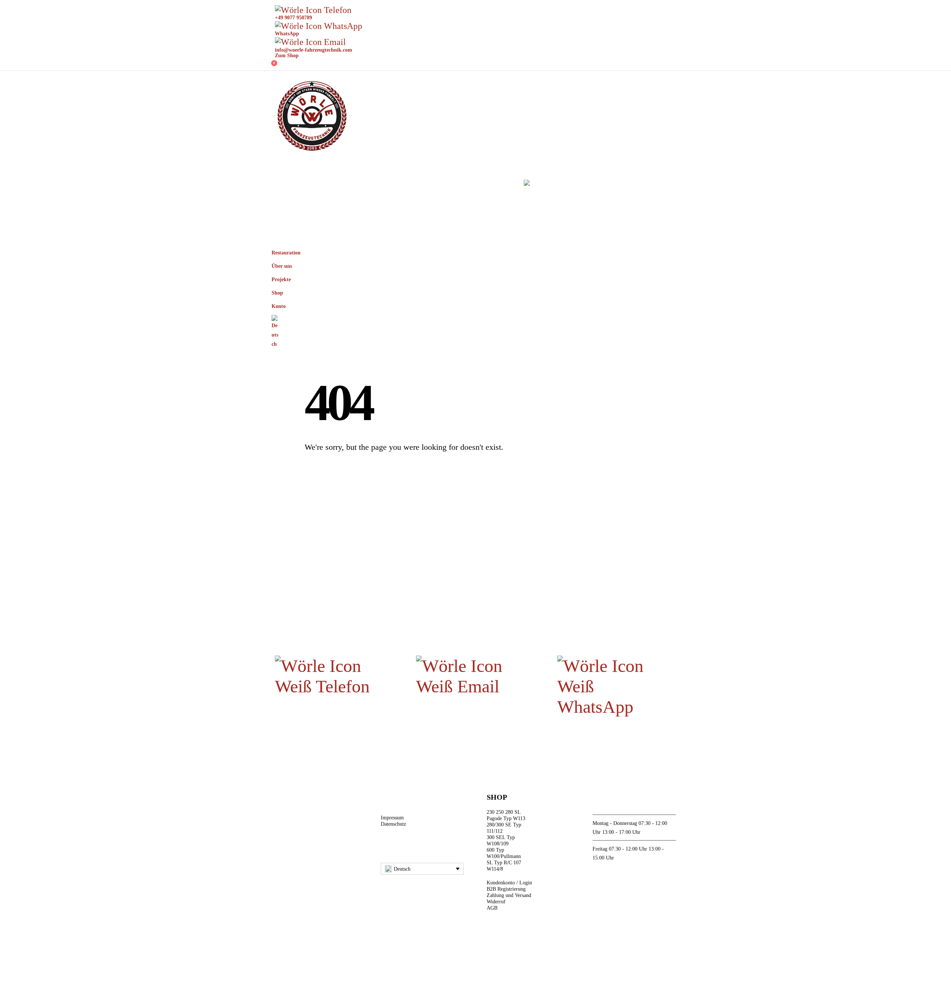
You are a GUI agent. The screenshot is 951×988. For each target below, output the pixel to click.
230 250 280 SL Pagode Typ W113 (506, 815)
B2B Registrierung (506, 889)
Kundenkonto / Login (509, 882)
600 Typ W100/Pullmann (504, 853)
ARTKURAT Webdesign (480, 954)
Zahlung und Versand (509, 895)
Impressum (392, 817)
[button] (674, 262)
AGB (492, 908)
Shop (462, 184)
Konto (497, 184)
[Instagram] (403, 848)
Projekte (422, 184)
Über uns (368, 184)
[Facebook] (387, 848)
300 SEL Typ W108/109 (501, 840)
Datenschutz (393, 824)
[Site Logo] (312, 116)
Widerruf (496, 901)
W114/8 (495, 869)
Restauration (307, 184)
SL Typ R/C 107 (504, 862)
